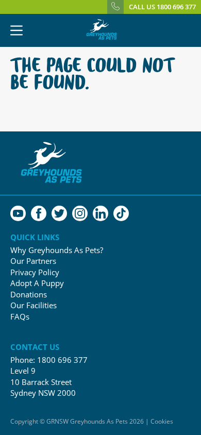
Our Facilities (33, 305)
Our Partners (33, 261)
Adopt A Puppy (37, 283)
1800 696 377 (62, 360)
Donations (28, 294)
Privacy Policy (34, 272)
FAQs (19, 316)
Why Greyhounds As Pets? (56, 250)
